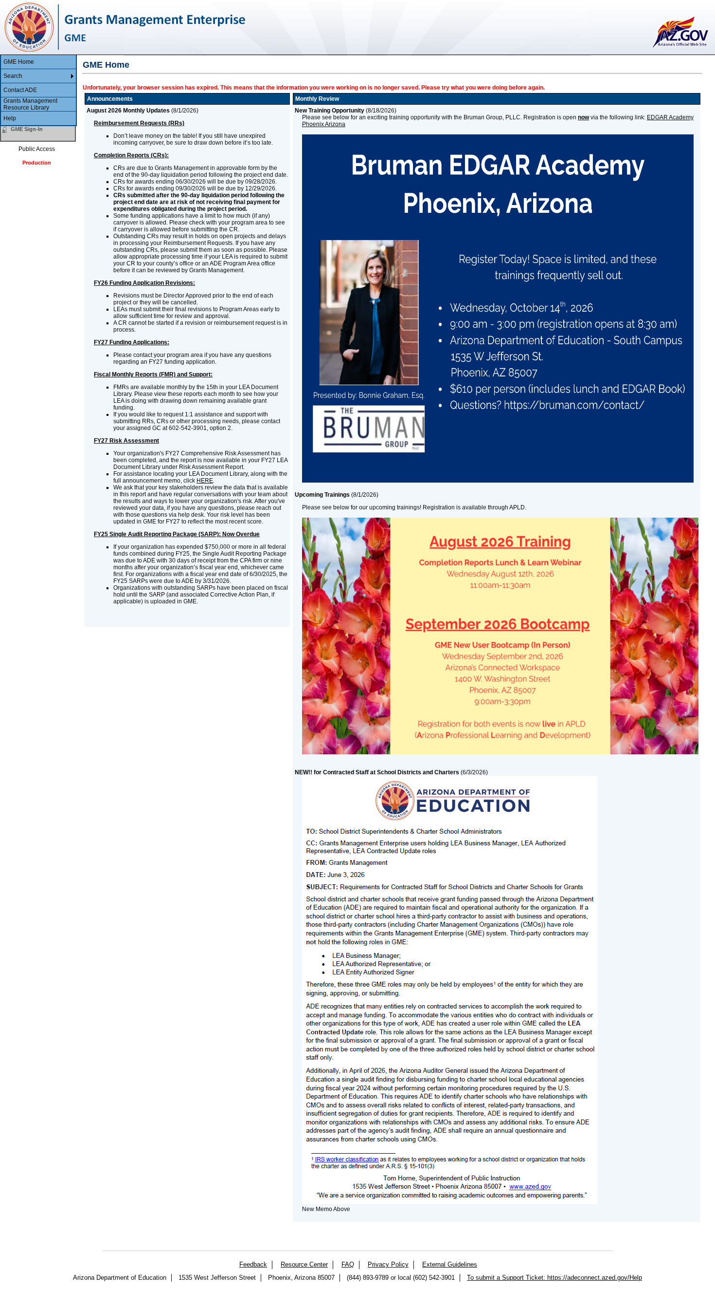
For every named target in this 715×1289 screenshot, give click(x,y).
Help (9, 118)
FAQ (347, 1264)
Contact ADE (20, 90)
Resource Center (304, 1264)
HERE (205, 480)
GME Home (18, 61)
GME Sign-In (27, 129)
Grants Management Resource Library (30, 104)
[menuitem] (38, 62)
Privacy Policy (388, 1264)
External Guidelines (449, 1264)
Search (12, 76)
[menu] (38, 90)
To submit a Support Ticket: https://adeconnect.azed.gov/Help (554, 1277)
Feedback (253, 1264)
